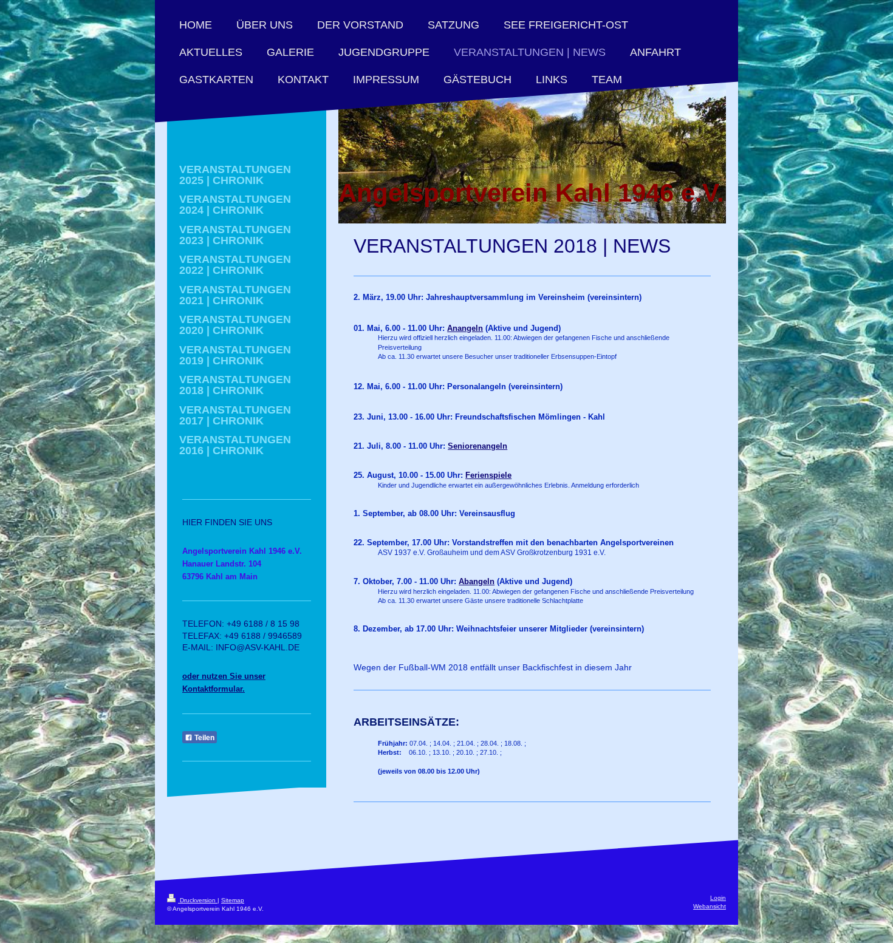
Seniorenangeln (477, 446)
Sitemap (232, 900)
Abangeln (476, 581)
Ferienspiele (488, 475)
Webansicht (709, 906)
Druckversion (197, 900)
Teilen (203, 738)
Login (718, 897)
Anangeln (465, 328)
